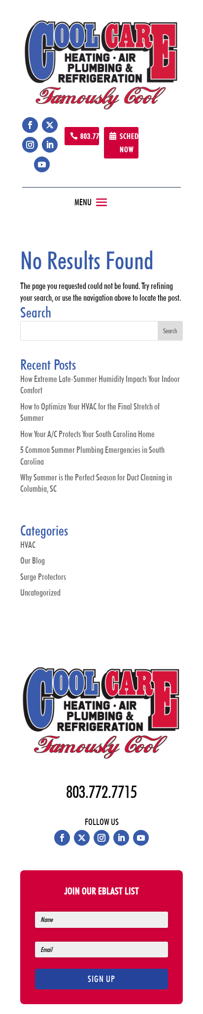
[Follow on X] (50, 125)
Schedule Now (129, 142)
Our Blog (32, 560)
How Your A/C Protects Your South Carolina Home (87, 434)
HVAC (27, 544)
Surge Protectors (43, 576)
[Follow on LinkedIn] (50, 145)
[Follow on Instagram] (30, 145)
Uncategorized (40, 592)
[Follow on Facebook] (30, 125)
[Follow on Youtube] (42, 164)
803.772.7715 (89, 136)
